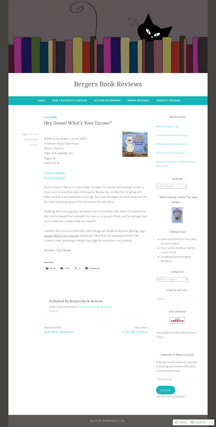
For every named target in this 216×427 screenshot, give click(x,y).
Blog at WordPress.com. (108, 420)
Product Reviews (168, 100)
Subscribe (165, 390)
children (50, 117)
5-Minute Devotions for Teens (172, 135)
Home (41, 100)
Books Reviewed (139, 100)
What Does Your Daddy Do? (170, 153)
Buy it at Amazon (54, 177)
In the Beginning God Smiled (171, 144)
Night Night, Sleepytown (59, 330)
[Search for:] (177, 299)
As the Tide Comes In (135, 330)
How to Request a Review (69, 100)
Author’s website (54, 173)
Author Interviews (107, 100)
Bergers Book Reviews (108, 85)
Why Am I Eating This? (167, 126)
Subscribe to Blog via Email (177, 354)
